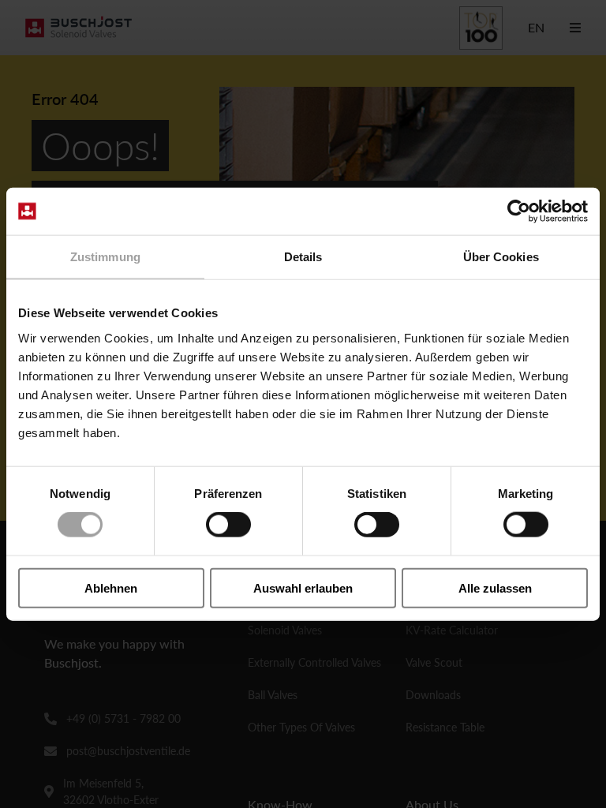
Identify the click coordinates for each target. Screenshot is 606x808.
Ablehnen (110, 587)
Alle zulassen (495, 587)
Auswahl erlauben (303, 587)
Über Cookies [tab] (501, 257)
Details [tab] (303, 257)
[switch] (228, 524)
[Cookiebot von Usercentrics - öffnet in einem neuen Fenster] (519, 211)
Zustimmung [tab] (105, 257)
